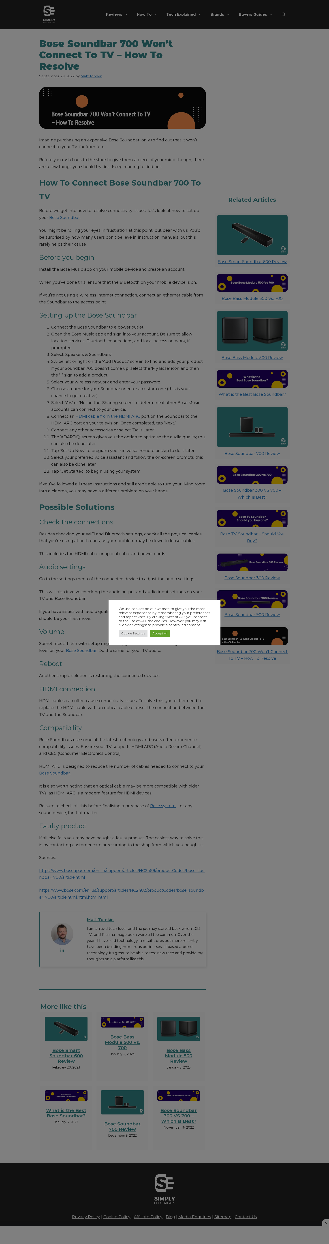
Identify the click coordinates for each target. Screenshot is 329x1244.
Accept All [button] (159, 633)
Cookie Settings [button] (133, 633)
